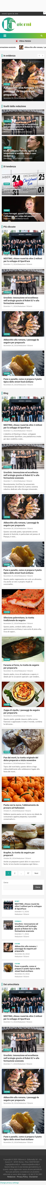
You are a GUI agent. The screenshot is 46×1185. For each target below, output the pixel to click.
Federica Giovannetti (24, 158)
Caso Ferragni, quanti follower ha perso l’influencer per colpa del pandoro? (22, 214)
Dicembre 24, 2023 (10, 192)
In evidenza (9, 55)
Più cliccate (9, 226)
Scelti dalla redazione (14, 106)
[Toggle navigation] (5, 35)
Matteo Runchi (23, 219)
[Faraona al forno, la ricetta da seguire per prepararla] (23, 649)
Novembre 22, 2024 (11, 623)
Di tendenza (9, 166)
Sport (6, 253)
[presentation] (39, 55)
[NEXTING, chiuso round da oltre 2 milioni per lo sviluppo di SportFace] (23, 409)
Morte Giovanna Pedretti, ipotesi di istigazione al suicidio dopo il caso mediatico (20, 153)
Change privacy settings (9, 1183)
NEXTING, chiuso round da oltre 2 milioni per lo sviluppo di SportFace (28, 906)
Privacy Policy (22, 1177)
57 (28, 873)
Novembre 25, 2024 (11, 385)
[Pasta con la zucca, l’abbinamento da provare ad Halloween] (23, 789)
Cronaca (7, 121)
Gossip (6, 184)
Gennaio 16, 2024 (10, 158)
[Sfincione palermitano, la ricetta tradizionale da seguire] (23, 602)
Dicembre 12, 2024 (10, 264)
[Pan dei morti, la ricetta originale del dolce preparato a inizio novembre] (23, 741)
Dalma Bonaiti (23, 192)
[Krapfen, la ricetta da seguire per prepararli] (23, 836)
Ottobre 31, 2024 (10, 811)
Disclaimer (33, 1177)
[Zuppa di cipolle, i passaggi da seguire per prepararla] (23, 694)
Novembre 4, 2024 (10, 763)
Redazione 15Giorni (26, 98)
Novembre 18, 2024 (11, 671)
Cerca (6, 883)
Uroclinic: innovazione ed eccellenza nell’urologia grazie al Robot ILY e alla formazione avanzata (21, 127)
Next (36, 873)
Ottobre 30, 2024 (10, 858)
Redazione (11, 1177)
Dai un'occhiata (11, 984)
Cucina (6, 84)
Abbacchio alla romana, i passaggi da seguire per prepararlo (20, 91)
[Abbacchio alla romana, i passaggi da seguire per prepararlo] (23, 507)
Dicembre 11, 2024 (10, 132)
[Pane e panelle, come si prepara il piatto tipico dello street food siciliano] (23, 554)
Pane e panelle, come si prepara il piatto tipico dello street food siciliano (27, 968)
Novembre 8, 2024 (10, 716)
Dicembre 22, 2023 (10, 219)
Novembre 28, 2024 (11, 98)
